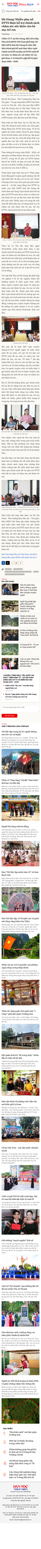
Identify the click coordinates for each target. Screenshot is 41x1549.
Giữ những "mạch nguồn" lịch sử (17, 1240)
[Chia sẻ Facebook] (3, 563)
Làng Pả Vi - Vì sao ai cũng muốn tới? (29, 646)
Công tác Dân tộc (12, 11)
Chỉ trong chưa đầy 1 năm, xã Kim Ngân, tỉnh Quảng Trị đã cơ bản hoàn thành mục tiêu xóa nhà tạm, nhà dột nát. (20, 1019)
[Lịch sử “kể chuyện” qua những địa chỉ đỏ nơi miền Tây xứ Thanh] (20, 1314)
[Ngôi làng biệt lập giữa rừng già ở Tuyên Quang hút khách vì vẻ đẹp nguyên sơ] (10, 606)
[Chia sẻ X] (8, 563)
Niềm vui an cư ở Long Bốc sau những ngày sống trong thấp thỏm (20, 966)
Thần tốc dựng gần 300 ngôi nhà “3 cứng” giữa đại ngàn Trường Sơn (19, 1012)
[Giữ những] (20, 1267)
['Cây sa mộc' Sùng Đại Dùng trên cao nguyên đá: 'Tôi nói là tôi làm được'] (10, 663)
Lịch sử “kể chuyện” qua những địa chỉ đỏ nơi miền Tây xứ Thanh (20, 1287)
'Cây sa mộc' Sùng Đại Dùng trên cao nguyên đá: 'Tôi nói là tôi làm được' (29, 662)
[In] (16, 563)
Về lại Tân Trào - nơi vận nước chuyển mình (20, 1149)
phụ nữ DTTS (18, 569)
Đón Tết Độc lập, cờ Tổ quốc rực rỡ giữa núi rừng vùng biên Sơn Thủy (20, 920)
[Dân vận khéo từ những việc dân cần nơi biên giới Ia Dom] (20, 1129)
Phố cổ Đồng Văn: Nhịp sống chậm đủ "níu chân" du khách (29, 632)
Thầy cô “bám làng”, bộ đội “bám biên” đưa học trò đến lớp (20, 781)
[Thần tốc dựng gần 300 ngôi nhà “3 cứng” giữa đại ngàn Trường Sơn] (20, 1036)
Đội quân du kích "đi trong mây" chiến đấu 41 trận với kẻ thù (20, 1056)
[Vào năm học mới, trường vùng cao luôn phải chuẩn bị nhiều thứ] (20, 1362)
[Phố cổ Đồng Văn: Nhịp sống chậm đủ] (10, 635)
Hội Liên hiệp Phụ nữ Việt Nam (14, 574)
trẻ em (36, 571)
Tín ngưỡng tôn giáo (28, 11)
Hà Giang (8, 569)
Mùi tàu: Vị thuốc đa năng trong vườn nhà (21, 1442)
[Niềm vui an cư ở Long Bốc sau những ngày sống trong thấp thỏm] (20, 992)
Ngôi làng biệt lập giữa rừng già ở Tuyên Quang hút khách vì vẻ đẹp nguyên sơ (28, 606)
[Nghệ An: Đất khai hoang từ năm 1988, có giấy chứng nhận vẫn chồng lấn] (20, 1411)
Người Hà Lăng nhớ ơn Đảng (15, 826)
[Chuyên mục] (3, 4)
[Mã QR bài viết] (21, 563)
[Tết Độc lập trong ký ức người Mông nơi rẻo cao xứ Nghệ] (20, 761)
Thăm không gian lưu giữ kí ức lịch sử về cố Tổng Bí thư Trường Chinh (22, 1452)
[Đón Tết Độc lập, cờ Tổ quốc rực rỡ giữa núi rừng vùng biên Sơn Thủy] (20, 946)
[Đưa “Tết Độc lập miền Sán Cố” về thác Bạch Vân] (20, 900)
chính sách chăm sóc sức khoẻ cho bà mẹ (18, 571)
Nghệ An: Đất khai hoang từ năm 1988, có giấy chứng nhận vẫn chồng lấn (20, 1382)
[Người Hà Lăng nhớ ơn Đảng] (20, 853)
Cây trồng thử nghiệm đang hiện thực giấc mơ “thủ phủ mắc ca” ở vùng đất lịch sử (22, 1475)
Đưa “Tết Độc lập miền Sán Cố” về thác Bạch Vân (20, 873)
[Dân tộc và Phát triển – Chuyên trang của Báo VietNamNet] (12, 4)
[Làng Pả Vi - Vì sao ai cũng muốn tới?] (10, 649)
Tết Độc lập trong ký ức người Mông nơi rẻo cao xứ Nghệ (19, 733)
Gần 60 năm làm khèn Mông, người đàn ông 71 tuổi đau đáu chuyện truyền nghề (28, 590)
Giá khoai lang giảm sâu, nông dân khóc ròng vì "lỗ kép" (21, 1463)
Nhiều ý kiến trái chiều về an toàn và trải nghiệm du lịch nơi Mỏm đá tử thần (28, 619)
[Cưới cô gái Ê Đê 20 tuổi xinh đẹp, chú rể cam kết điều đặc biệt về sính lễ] (20, 1222)
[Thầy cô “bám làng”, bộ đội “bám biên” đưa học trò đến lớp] (20, 808)
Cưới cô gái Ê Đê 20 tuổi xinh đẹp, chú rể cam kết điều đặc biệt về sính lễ (19, 1197)
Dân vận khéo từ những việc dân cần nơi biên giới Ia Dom (19, 1103)
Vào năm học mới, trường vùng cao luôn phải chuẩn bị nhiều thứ (18, 1333)
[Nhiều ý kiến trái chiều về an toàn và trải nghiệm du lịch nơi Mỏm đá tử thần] (10, 621)
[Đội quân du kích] (20, 1083)
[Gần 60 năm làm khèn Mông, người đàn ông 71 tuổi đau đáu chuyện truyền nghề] (10, 589)
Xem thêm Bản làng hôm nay (15, 726)
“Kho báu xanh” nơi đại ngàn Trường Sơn (23, 1433)
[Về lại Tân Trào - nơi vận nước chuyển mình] (20, 1178)
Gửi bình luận (9, 716)
